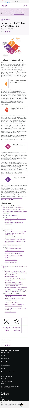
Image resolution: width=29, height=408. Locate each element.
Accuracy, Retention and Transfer (14, 255)
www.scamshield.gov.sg (19, 14)
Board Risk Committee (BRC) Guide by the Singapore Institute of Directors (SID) (16, 290)
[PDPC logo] (4, 5)
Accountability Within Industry (6, 329)
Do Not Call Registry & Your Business (13, 207)
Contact (3, 368)
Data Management (6, 342)
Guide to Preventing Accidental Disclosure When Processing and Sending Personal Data (14, 284)
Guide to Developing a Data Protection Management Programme (11, 198)
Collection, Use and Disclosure (13, 253)
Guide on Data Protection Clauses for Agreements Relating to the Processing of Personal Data (16, 273)
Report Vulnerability (6, 376)
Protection (8, 257)
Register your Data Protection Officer (13, 209)
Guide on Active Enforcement (13, 237)
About (3, 355)
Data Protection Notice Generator (12, 245)
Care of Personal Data (11, 262)
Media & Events (5, 365)
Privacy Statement (9, 405)
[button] (5, 31)
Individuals (4, 362)
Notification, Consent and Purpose (14, 251)
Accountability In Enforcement (16, 329)
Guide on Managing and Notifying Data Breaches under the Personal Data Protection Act (15, 233)
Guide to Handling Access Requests (15, 239)
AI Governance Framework (10, 215)
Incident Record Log (10, 312)
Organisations (5, 358)
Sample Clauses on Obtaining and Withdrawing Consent (14, 299)
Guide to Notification (11, 276)
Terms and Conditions (6, 381)
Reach (2, 383)
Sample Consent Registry (12, 302)
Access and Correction (11, 260)
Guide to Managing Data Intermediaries (16, 287)
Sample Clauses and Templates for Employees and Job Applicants (14, 305)
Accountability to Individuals (13, 248)
